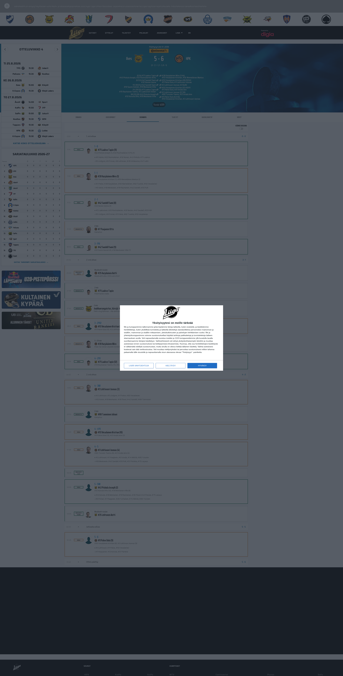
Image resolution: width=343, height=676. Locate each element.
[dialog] (171, 338)
